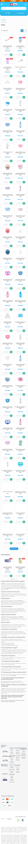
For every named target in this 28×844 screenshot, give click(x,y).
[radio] (22, 30)
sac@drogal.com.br (23, 842)
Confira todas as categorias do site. (16, 835)
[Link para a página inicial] (2, 22)
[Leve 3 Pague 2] (14, 1)
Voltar (4, 20)
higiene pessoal (24, 832)
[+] (8, 55)
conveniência (10, 833)
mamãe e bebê (4, 833)
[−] (4, 55)
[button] (2, 4)
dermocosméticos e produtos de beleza (14, 832)
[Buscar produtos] (25, 8)
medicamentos (3, 832)
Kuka (5, 22)
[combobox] (14, 8)
